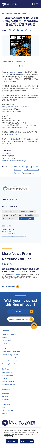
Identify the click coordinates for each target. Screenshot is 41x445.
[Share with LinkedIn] (9, 30)
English (5, 211)
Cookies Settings (12, 441)
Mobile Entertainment (31, 170)
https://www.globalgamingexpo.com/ (15, 127)
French (5, 215)
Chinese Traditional (10, 219)
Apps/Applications (31, 167)
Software (17, 173)
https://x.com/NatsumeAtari (11, 111)
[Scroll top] (34, 325)
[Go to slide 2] (22, 66)
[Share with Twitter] (13, 30)
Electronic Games (28, 173)
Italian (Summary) (16, 215)
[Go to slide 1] (19, 66)
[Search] (33, 4)
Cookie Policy (8, 436)
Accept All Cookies (27, 441)
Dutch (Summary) (31, 215)
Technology (18, 170)
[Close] (37, 432)
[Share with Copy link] (26, 30)
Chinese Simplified (26, 219)
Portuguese (22, 211)
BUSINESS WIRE (15, 72)
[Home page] (10, 4)
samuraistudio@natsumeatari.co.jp (14, 161)
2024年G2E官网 (11, 134)
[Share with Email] (22, 30)
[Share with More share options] (30, 30)
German (32, 211)
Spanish (13, 211)
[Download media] (25, 61)
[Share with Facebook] (17, 30)
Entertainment (19, 167)
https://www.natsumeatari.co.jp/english (15, 107)
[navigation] (37, 4)
